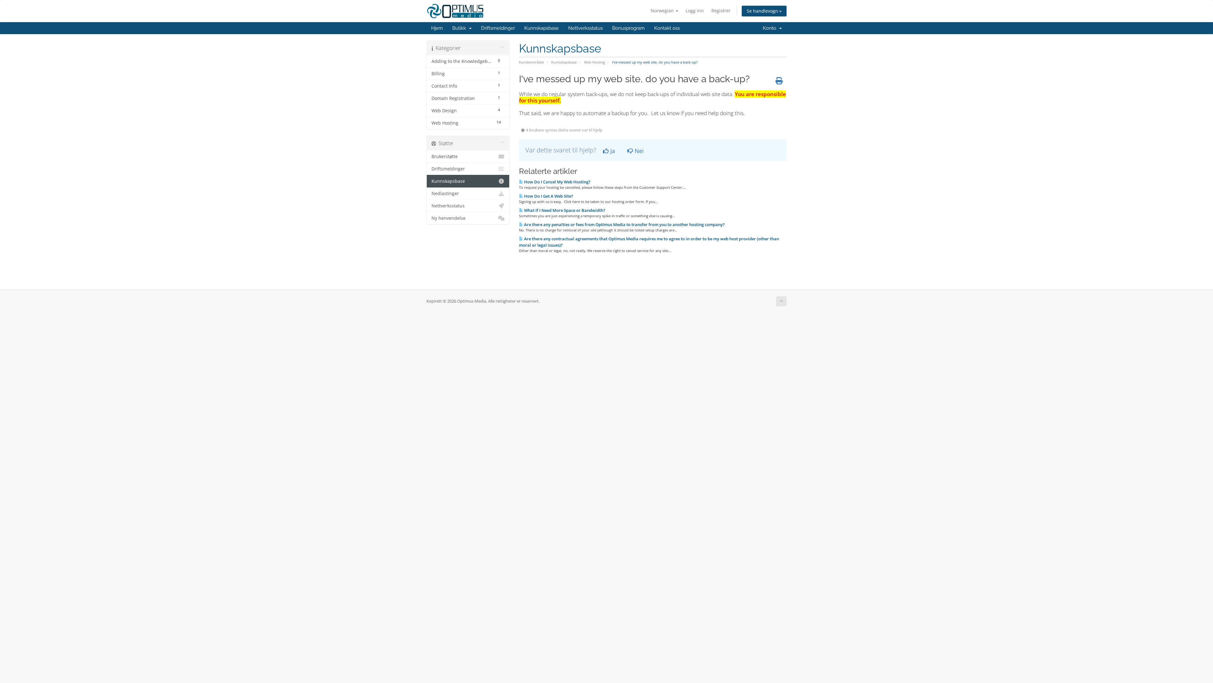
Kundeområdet (531, 62)
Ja (612, 151)
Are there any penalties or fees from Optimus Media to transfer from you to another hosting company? (624, 224)
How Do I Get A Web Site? (548, 196)
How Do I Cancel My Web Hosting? (556, 182)
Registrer (721, 11)
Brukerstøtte (444, 156)
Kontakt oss (667, 28)
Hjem (437, 28)
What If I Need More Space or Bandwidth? (564, 210)
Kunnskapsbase (541, 28)
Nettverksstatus (585, 28)
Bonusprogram (628, 28)
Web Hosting (594, 62)
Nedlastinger (445, 193)
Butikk (460, 28)
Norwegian (663, 11)
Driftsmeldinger (498, 28)
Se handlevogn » (764, 11)
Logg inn (695, 11)
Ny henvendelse (448, 218)
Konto (771, 28)
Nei (638, 151)
